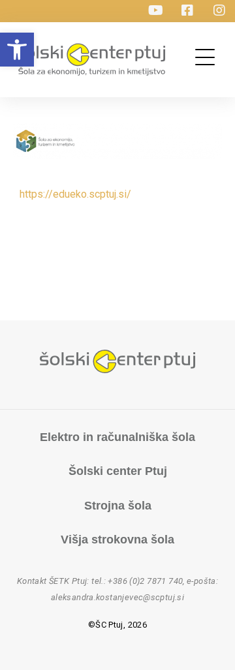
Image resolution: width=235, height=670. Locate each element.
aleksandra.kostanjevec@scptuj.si (117, 597)
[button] (17, 50)
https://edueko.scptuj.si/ (75, 194)
